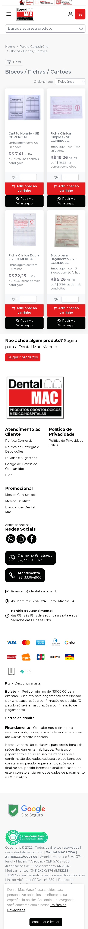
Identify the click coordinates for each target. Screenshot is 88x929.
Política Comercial (19, 441)
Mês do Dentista (17, 501)
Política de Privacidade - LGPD (67, 443)
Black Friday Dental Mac (20, 510)
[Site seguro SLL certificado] (26, 811)
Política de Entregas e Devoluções (22, 449)
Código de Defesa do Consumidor (21, 466)
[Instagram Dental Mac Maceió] (21, 538)
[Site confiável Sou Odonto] (26, 837)
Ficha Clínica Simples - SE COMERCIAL (60, 137)
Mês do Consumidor (21, 495)
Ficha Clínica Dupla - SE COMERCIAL (24, 257)
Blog (9, 475)
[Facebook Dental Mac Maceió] (31, 538)
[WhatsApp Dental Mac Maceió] (10, 538)
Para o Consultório (34, 47)
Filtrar (17, 62)
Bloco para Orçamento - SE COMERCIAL (63, 259)
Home (10, 47)
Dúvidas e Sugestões (21, 458)
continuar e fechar (45, 922)
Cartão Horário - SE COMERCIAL (24, 135)
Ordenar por (43, 82)
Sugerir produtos (23, 357)
